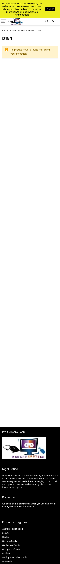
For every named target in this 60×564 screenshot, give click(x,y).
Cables (5, 537)
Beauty (5, 532)
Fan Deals (7, 561)
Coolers (6, 553)
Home (5, 30)
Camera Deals (9, 541)
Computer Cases (11, 549)
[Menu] (3, 21)
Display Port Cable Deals (14, 557)
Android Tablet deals (12, 528)
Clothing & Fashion (11, 545)
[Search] (46, 21)
